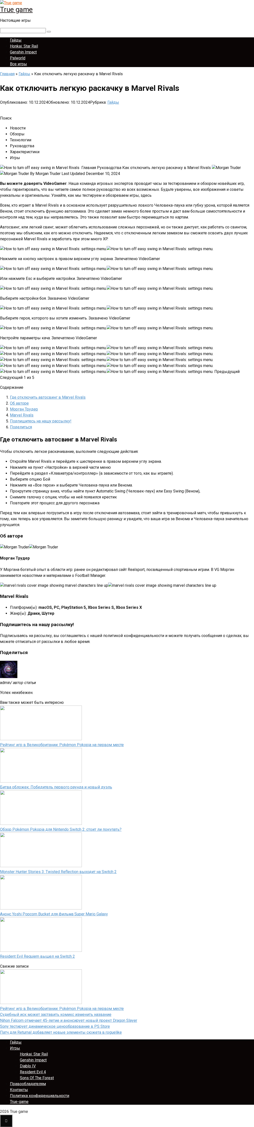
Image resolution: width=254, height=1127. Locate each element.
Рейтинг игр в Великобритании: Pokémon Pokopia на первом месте (62, 744)
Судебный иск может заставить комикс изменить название (55, 1014)
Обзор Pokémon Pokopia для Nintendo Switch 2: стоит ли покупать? (61, 829)
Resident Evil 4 (33, 1072)
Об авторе (19, 403)
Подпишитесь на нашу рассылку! (40, 421)
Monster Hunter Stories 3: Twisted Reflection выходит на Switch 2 (58, 871)
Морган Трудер (24, 409)
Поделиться (21, 427)
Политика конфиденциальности (39, 1095)
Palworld (17, 58)
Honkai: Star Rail (24, 46)
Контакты (19, 1089)
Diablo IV (28, 1066)
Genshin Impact (23, 52)
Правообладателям (28, 1083)
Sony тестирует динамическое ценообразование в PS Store (55, 1026)
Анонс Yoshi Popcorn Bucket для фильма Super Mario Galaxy (54, 914)
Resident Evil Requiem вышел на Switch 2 (37, 956)
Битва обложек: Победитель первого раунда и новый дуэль (56, 787)
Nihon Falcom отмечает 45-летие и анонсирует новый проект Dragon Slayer (68, 1020)
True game (16, 9)
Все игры (18, 64)
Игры (15, 1048)
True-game (19, 1101)
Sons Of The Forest (37, 1078)
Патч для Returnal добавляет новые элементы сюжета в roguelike (61, 1032)
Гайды (16, 40)
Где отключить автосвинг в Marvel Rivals (48, 397)
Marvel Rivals (21, 415)
